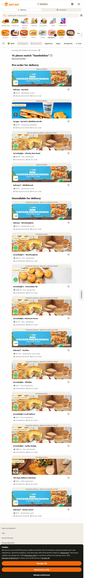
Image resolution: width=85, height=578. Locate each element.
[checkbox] (5, 34)
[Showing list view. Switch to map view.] (81, 15)
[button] (10, 4)
